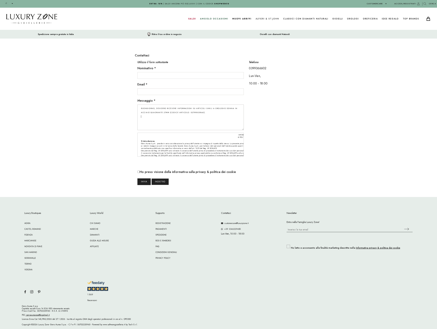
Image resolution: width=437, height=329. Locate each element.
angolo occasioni (214, 18)
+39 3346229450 (232, 229)
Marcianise (30, 240)
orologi (353, 18)
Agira (27, 223)
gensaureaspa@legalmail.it (37, 315)
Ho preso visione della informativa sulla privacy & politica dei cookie (188, 172)
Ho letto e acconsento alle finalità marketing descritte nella (345, 248)
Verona (28, 269)
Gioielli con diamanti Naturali (275, 34)
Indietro (160, 181)
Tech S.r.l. (133, 324)
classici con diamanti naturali (305, 18)
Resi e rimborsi (163, 240)
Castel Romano (32, 229)
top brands (411, 18)
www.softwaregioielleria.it (114, 324)
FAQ (157, 246)
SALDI (192, 18)
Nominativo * (146, 68)
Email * (142, 84)
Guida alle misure (99, 240)
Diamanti (95, 234)
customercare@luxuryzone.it (236, 223)
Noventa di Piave (33, 246)
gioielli (337, 18)
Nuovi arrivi (241, 18)
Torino (27, 263)
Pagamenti (161, 229)
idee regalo (390, 18)
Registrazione (163, 223)
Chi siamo (95, 223)
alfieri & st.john (267, 18)
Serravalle (30, 258)
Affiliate (94, 246)
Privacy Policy (163, 258)
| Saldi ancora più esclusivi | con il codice (189, 4)
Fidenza (28, 234)
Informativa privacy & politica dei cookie (378, 248)
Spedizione (161, 234)
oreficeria (370, 18)
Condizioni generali (166, 252)
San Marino (30, 252)
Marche (94, 229)
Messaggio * (146, 100)
